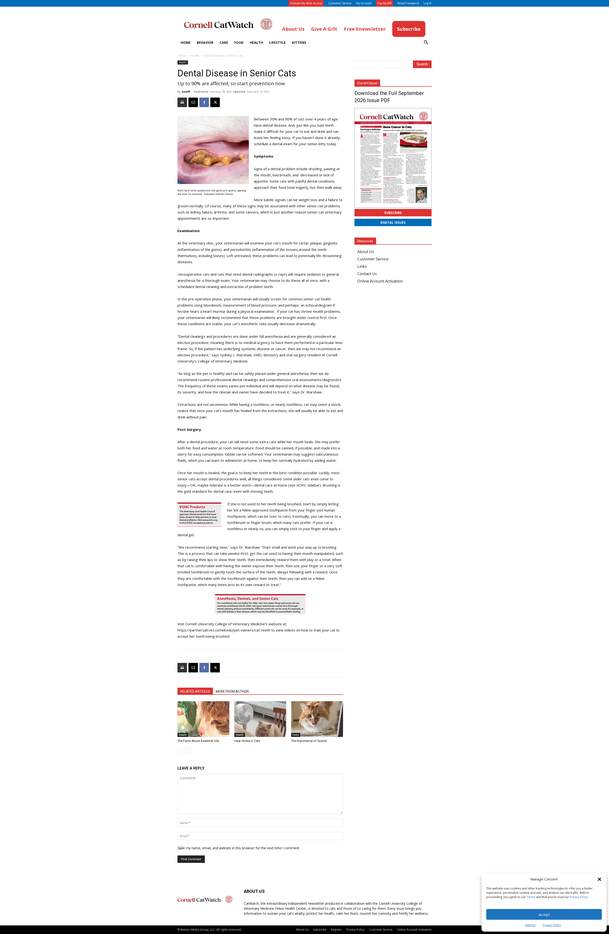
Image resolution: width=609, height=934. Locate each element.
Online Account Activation (380, 281)
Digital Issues (393, 222)
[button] (599, 879)
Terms (531, 897)
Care (224, 42)
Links (362, 266)
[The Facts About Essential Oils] (203, 719)
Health (256, 42)
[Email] (193, 102)
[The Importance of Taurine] (317, 719)
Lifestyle (277, 42)
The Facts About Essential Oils (198, 741)
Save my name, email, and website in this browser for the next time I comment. (238, 848)
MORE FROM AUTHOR (232, 691)
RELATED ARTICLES (195, 691)
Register (336, 930)
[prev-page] (180, 750)
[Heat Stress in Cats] (260, 719)
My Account (364, 3)
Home (186, 42)
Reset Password (408, 3)
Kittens (299, 42)
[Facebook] (204, 102)
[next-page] (188, 750)
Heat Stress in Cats (247, 741)
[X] (215, 102)
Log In (427, 3)
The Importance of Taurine (309, 741)
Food (239, 42)
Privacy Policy (579, 897)
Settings (530, 925)
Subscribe (393, 212)
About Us (365, 251)
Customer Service (340, 3)
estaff (186, 91)
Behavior (205, 42)
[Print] (182, 102)
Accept (544, 914)
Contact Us (367, 273)
